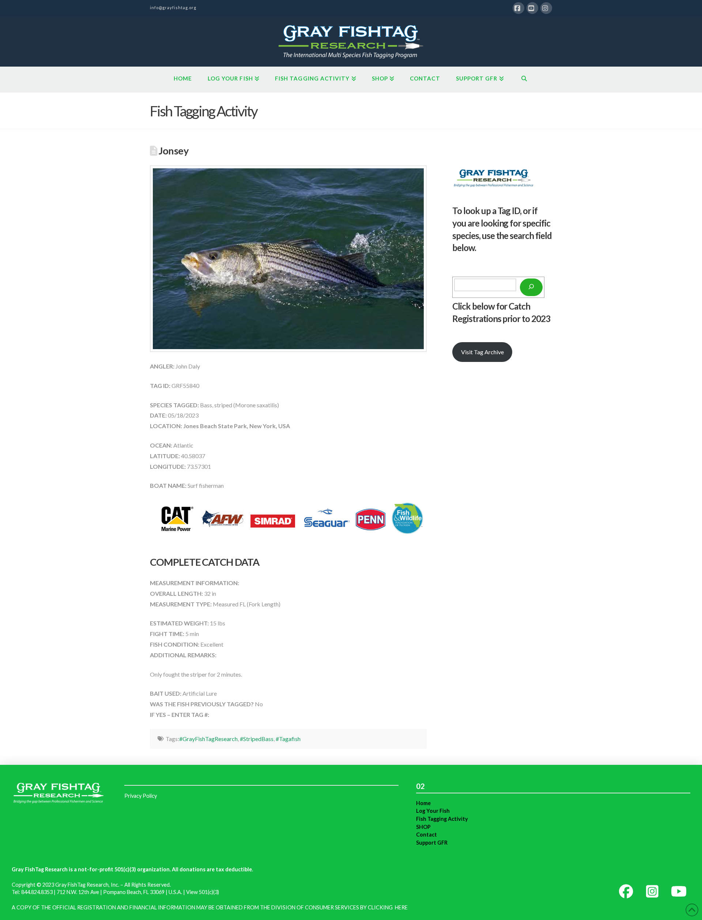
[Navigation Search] (524, 79)
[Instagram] (546, 8)
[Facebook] (518, 8)
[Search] (531, 287)
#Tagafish (288, 738)
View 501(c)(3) (202, 892)
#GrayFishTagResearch (208, 738)
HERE (401, 907)
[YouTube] (532, 8)
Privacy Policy (140, 796)
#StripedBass (256, 738)
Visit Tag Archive (482, 351)
